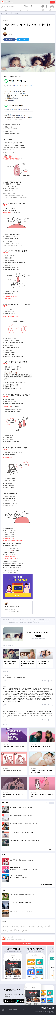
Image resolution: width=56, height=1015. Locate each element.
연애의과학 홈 (4, 13)
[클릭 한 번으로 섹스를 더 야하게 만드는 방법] (11, 650)
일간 (46, 802)
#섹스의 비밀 (5, 744)
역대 (51, 802)
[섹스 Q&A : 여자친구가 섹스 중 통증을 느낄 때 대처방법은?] (28, 650)
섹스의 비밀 (15, 13)
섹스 (10, 13)
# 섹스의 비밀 (5, 20)
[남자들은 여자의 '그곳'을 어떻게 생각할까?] (45, 650)
